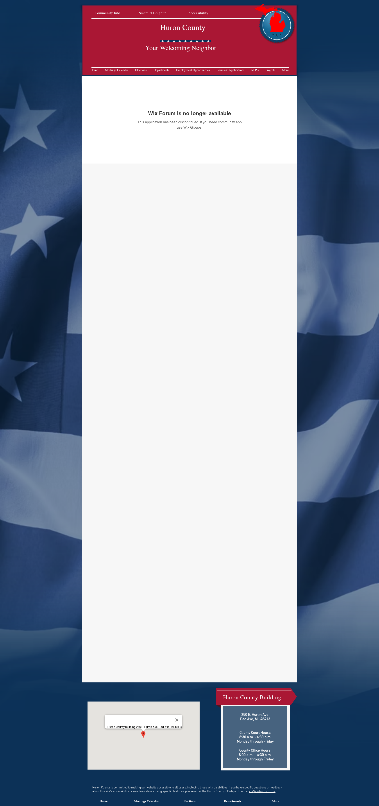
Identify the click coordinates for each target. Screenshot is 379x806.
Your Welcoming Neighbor (180, 47)
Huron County (183, 27)
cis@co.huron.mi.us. (262, 791)
